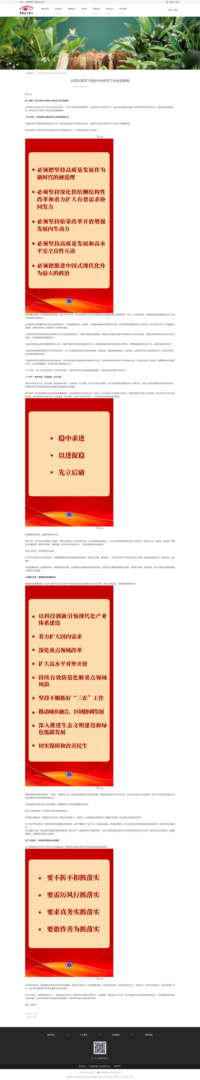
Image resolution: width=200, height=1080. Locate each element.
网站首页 (30, 73)
